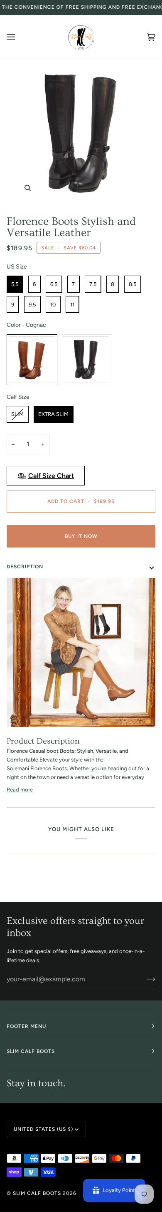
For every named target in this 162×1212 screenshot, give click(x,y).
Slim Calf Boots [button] (31, 1051)
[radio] (15, 284)
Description (25, 567)
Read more (20, 789)
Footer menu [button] (26, 1026)
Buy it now (81, 536)
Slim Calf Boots (37, 1193)
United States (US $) (43, 1129)
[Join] (144, 979)
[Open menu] (19, 37)
